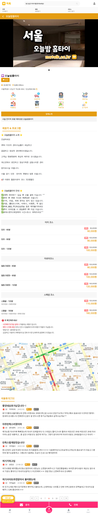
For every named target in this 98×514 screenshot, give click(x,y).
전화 (76, 504)
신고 (6, 80)
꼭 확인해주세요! (11, 320)
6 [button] (41, 498)
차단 (36, 409)
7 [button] (45, 498)
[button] (32, 498)
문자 (27, 504)
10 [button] (56, 498)
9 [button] (52, 498)
